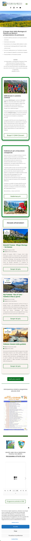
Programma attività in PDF (15, 501)
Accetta (15, 526)
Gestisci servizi (15, 522)
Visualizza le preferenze (16, 535)
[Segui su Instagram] (14, 7)
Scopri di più (15, 269)
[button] (28, 508)
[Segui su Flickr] (17, 7)
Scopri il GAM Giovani (15, 135)
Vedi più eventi (14, 379)
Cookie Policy (14, 539)
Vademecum (15, 196)
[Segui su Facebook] (10, 7)
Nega (15, 531)
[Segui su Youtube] (20, 7)
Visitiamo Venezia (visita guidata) (14, 344)
